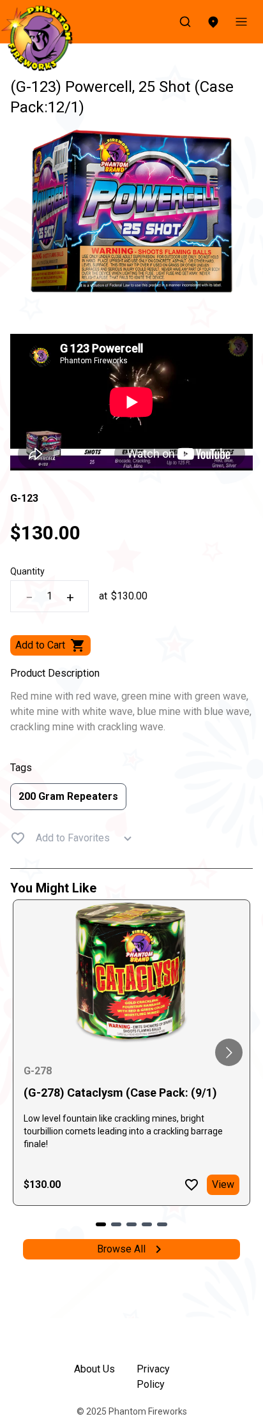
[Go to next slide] (229, 1052)
